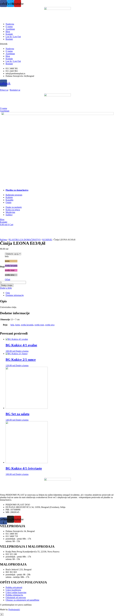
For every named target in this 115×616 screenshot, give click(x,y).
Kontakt (9, 34)
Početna (3, 239)
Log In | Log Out (13, 36)
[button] (57, 44)
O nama (9, 26)
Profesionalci (14, 609)
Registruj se (15, 90)
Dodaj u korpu (6, 285)
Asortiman (10, 29)
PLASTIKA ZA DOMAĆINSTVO (25, 239)
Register (9, 39)
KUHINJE (47, 239)
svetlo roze (39, 325)
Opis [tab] (8, 293)
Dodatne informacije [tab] (15, 295)
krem (17, 325)
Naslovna (10, 24)
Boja (2, 266)
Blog (8, 31)
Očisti (7, 279)
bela (12, 325)
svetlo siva (49, 325)
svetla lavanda (27, 325)
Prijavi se (4, 90)
